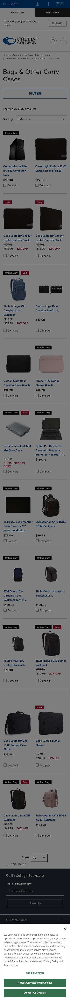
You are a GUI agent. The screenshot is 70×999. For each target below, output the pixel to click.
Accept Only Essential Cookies (35, 982)
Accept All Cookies (35, 992)
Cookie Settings (35, 972)
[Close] (65, 929)
